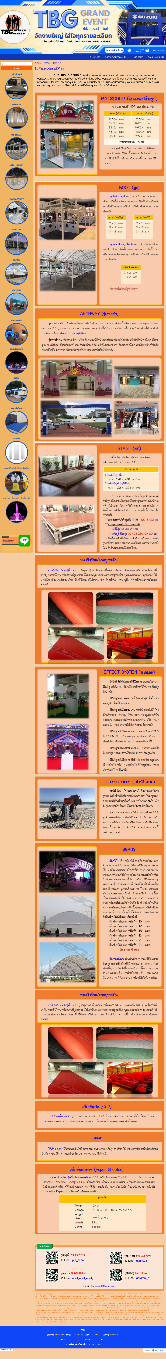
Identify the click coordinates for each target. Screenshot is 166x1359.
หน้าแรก (38, 63)
